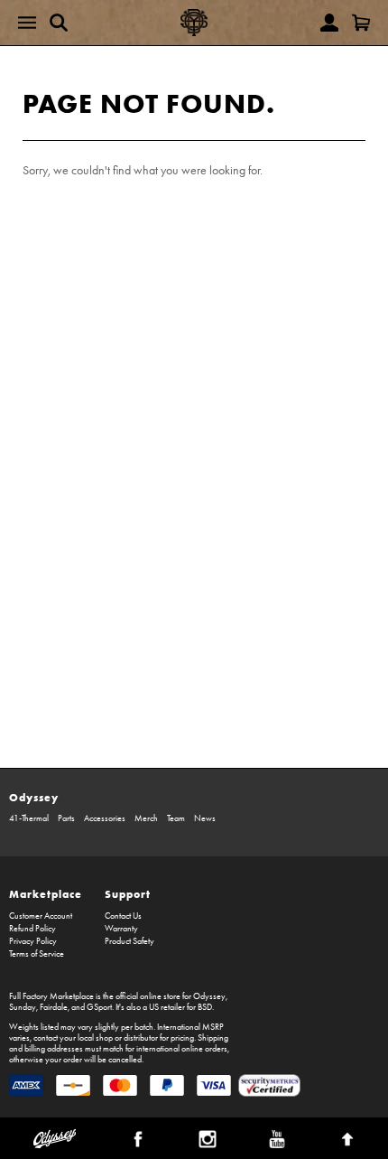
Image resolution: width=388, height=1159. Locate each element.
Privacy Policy (33, 941)
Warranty (121, 928)
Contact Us (123, 916)
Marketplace (45, 894)
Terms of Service (36, 954)
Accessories (104, 818)
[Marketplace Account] (329, 22)
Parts (66, 818)
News (205, 818)
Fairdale (54, 1007)
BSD (205, 1007)
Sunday (22, 1007)
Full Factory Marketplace (51, 996)
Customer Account (40, 916)
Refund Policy (32, 928)
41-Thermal (29, 818)
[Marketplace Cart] (361, 22)
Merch (146, 818)
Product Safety (129, 941)
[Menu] (27, 22)
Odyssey (34, 797)
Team (176, 818)
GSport (99, 1007)
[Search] (59, 22)
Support (128, 894)
